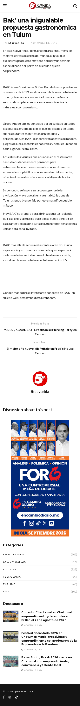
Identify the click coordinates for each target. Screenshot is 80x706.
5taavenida (16, 42)
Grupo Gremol (18, 691)
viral (7, 591)
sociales (9, 569)
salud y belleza (14, 561)
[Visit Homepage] (40, 6)
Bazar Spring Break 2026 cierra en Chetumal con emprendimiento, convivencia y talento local (46, 661)
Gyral (30, 691)
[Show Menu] (5, 6)
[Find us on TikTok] (16, 697)
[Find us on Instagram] (10, 697)
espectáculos (13, 554)
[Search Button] (75, 6)
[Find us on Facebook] (4, 697)
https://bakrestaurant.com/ (38, 297)
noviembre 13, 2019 (44, 42)
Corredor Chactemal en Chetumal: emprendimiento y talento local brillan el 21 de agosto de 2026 (46, 616)
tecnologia (12, 576)
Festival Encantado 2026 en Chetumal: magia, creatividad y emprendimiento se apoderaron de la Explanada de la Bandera (49, 638)
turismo (9, 584)
